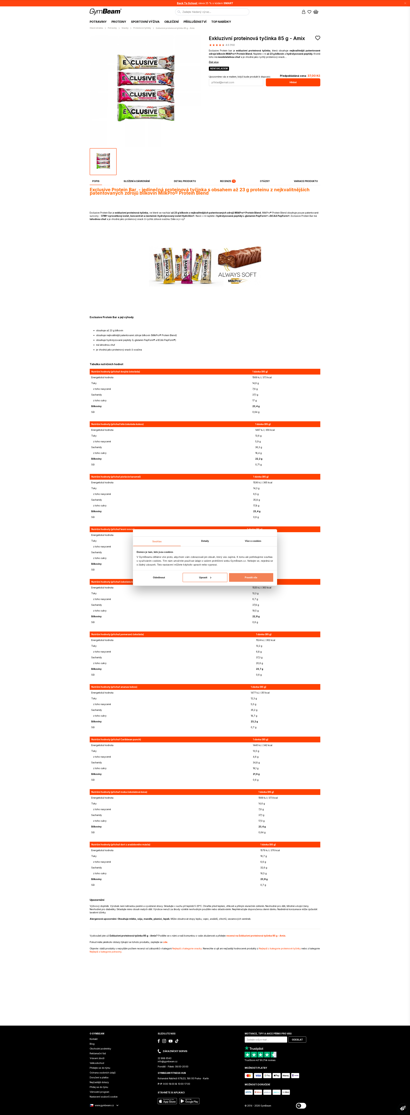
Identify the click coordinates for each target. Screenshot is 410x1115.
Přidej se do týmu (99, 1087)
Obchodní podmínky (100, 1048)
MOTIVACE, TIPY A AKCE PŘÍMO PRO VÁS (268, 1033)
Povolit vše (251, 577)
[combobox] (212, 11)
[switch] (301, 1106)
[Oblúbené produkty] (309, 12)
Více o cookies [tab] (253, 541)
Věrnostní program (99, 1091)
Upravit (203, 577)
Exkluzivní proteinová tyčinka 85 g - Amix (257, 38)
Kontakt (94, 1039)
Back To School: (187, 3)
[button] (205, 3)
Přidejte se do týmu (100, 1067)
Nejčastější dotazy (99, 1082)
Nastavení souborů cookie (104, 1096)
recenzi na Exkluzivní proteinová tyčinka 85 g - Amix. (256, 935)
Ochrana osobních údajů (102, 1072)
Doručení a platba (99, 1077)
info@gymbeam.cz (167, 1061)
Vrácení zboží (97, 1058)
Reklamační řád (98, 1053)
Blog (92, 1043)
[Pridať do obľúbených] (317, 38)
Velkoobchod (97, 1063)
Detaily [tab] (205, 541)
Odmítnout (159, 577)
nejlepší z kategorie (187, 948)
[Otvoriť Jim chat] (402, 1107)
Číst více (214, 62)
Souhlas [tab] (157, 541)
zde (165, 942)
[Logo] (106, 12)
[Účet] (304, 12)
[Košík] (316, 12)
